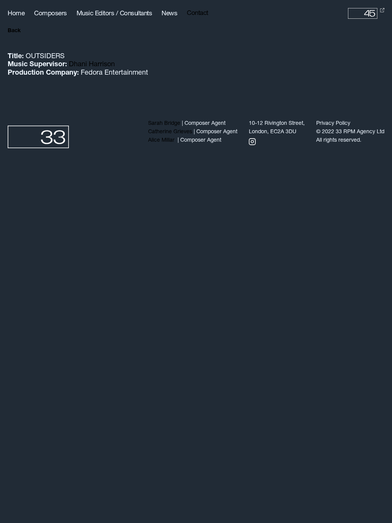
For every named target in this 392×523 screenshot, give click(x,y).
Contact (197, 13)
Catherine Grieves (170, 132)
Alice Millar (162, 140)
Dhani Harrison (92, 64)
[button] (200, 13)
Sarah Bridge (164, 123)
